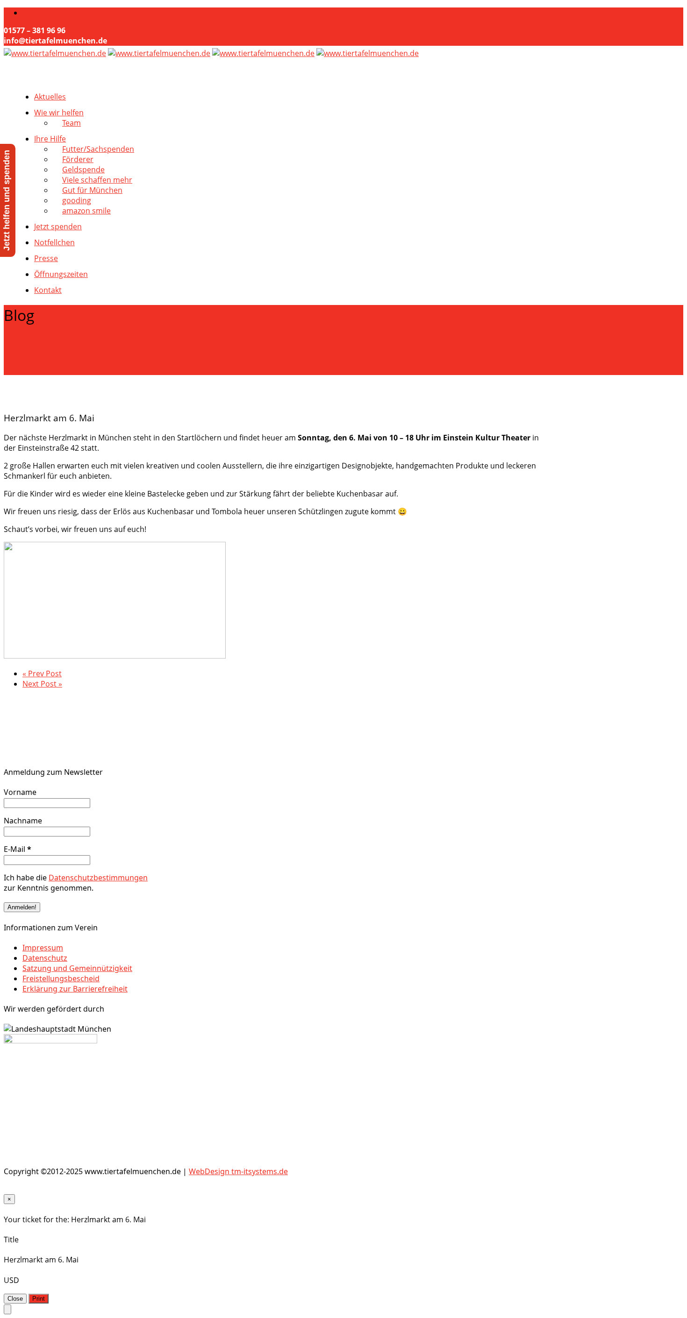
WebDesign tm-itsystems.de (238, 1171)
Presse (46, 258)
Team (71, 123)
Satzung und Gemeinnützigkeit (77, 968)
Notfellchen (54, 242)
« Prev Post (42, 673)
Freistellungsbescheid (61, 978)
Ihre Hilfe (50, 139)
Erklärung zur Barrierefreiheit (75, 989)
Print (38, 1298)
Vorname (20, 792)
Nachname (23, 820)
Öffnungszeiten (61, 274)
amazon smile (86, 210)
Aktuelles (50, 97)
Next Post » (42, 684)
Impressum (42, 947)
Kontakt (48, 290)
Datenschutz (44, 958)
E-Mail (17, 849)
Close (15, 1298)
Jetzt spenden (58, 226)
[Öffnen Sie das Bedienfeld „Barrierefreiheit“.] (7, 1309)
